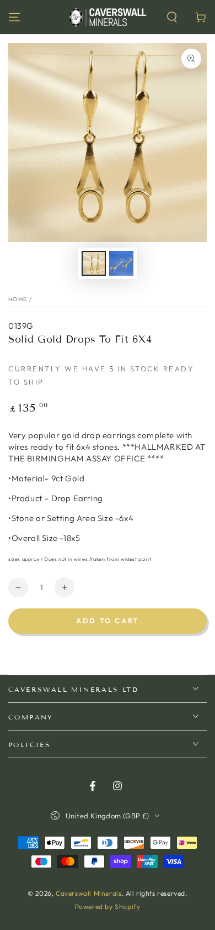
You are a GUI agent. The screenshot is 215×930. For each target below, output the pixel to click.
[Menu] (14, 17)
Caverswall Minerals (88, 893)
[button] (172, 17)
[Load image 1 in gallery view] (94, 263)
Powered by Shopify (108, 906)
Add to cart (107, 620)
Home (17, 299)
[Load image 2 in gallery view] (121, 263)
